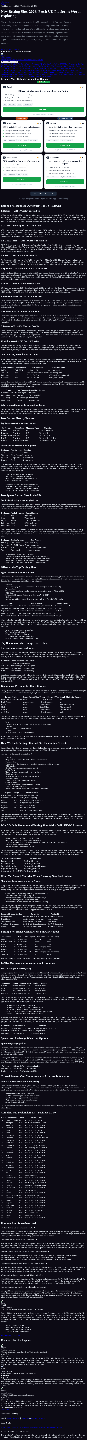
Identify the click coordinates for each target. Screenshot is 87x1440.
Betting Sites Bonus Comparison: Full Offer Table (29, 72)
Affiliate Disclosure (29, 1427)
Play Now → (43, 109)
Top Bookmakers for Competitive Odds (65, 66)
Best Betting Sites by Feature (75, 64)
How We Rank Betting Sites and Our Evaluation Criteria (52, 68)
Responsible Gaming (54, 1427)
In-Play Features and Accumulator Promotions (65, 72)
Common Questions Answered (40, 76)
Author (3, 4)
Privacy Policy (6, 1427)
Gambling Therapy (37, 1418)
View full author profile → (10, 1335)
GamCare (24, 1418)
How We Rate (41, 1427)
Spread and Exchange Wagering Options (16, 74)
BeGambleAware (11, 1418)
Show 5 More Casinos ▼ (43, 194)
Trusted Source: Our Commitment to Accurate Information (54, 74)
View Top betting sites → (10, 49)
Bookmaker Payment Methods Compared (16, 68)
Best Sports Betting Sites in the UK (14, 66)
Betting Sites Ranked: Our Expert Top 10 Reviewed (20, 64)
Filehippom (5, 2)
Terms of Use (16, 1427)
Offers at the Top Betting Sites (39, 66)
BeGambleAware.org (62, 198)
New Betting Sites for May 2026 (52, 64)
